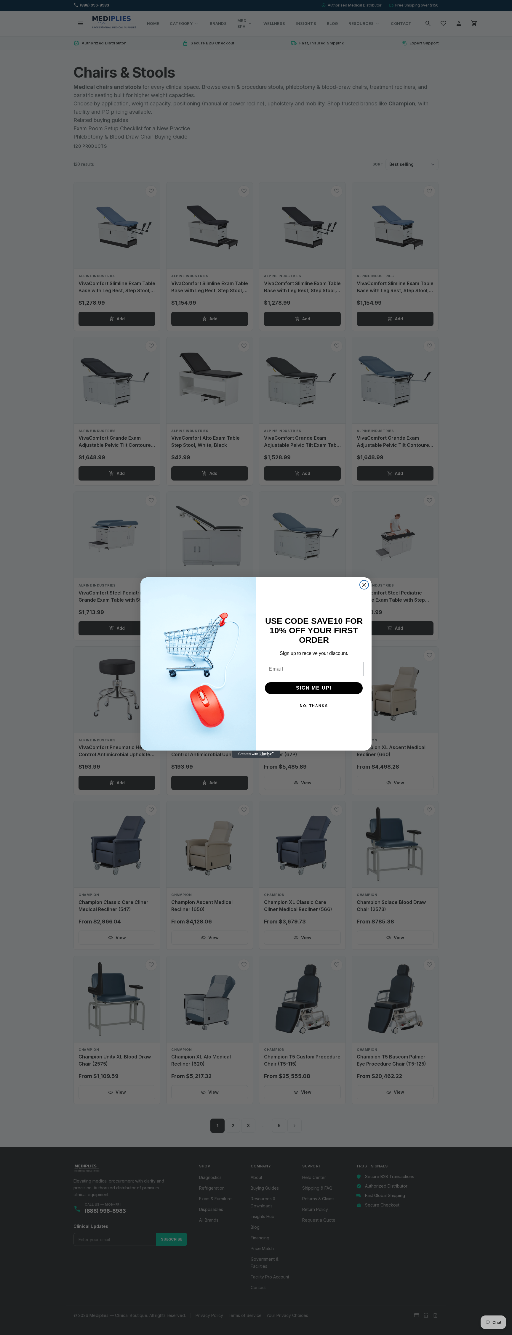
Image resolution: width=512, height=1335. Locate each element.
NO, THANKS (314, 706)
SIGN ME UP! (314, 687)
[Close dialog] (364, 584)
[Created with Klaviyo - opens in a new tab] (256, 754)
